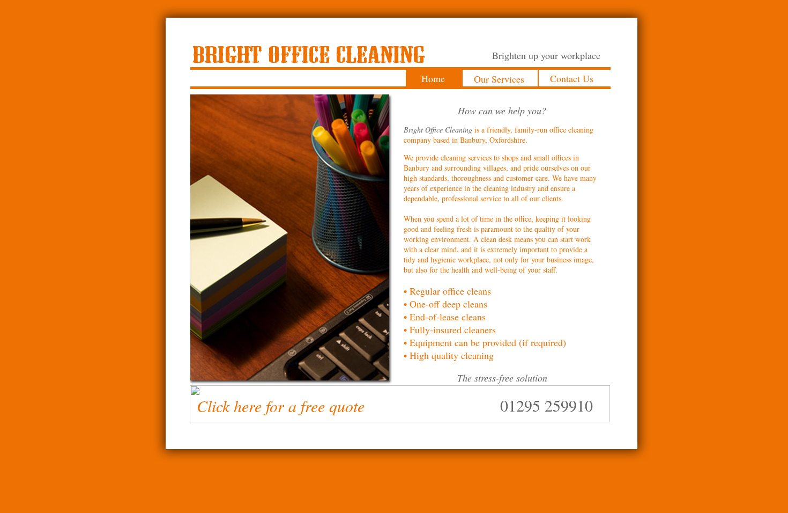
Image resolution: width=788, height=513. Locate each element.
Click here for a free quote (281, 405)
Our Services (499, 78)
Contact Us (571, 78)
